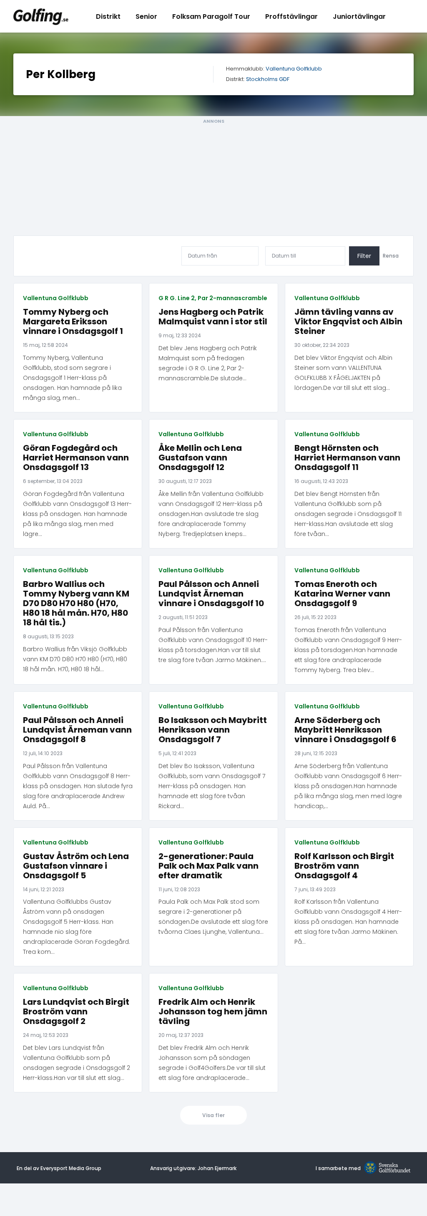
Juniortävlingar (359, 16)
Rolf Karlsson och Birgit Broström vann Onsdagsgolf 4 (344, 866)
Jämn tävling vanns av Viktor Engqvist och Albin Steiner (348, 321)
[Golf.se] (385, 1168)
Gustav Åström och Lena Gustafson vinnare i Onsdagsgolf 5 (76, 866)
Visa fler (213, 1115)
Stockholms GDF (267, 79)
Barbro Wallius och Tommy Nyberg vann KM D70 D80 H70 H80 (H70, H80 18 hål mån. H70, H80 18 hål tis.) (76, 603)
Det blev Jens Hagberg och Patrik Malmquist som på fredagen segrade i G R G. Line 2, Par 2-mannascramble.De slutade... (207, 363)
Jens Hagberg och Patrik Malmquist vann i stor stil (212, 316)
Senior (146, 16)
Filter (364, 256)
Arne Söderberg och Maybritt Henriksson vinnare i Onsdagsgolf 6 (345, 729)
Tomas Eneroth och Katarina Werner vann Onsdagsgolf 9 (342, 593)
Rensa (391, 256)
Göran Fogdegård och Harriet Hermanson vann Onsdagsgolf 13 (76, 457)
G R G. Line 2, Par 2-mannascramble (212, 298)
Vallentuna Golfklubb (294, 69)
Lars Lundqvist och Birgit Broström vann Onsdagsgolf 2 (76, 1011)
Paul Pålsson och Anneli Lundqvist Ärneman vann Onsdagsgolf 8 (77, 729)
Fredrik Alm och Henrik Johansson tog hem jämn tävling (212, 1011)
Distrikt (108, 16)
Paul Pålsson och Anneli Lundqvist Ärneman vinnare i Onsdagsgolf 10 (211, 593)
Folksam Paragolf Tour (211, 16)
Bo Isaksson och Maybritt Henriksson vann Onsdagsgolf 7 (212, 729)
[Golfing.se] (40, 16)
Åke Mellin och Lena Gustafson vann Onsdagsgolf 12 (200, 457)
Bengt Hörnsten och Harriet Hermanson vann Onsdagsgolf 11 (347, 457)
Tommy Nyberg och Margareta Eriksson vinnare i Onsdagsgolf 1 (73, 321)
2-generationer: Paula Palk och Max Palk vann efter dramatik (208, 866)
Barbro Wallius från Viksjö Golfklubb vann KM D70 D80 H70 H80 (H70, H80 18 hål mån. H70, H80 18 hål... (75, 659)
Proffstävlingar (291, 16)
